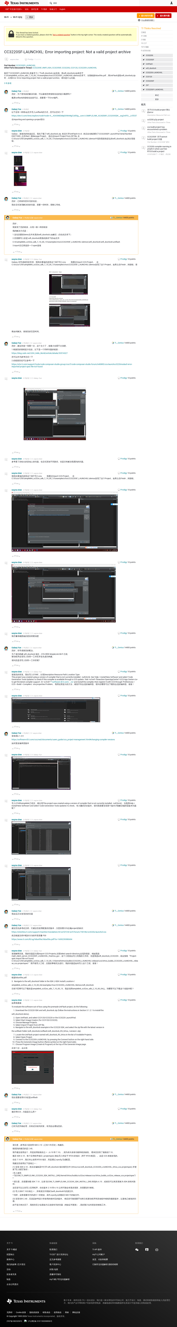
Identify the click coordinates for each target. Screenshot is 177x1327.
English (62, 9)
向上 (13, 103)
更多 (31, 17)
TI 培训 (44, 9)
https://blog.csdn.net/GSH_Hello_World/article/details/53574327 (40, 353)
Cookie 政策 (21, 1312)
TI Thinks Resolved (151, 28)
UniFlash (149, 64)
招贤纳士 (10, 1254)
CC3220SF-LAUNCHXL (154, 89)
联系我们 (53, 1249)
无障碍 (9, 1312)
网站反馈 (76, 1312)
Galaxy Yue (17, 91)
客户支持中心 (55, 1264)
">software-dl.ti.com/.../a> (62, 682)
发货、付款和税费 (100, 1259)
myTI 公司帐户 (98, 1254)
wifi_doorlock (151, 68)
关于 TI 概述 (12, 1249)
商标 (67, 1312)
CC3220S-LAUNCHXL (154, 72)
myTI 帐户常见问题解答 (60, 1279)
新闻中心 (10, 1259)
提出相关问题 (147, 16)
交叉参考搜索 (55, 1259)
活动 (9, 1269)
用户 (171, 3)
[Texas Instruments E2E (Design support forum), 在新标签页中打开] (147, 1251)
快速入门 (53, 9)
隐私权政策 (34, 1312)
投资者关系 (11, 1274)
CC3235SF (150, 60)
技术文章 (34, 9)
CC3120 (149, 77)
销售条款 (46, 1312)
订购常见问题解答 (100, 1264)
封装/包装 (54, 1269)
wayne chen (14, 59)
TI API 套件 (97, 1249)
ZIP (147, 85)
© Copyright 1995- (17, 1316)
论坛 (26, 9)
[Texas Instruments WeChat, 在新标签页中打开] (137, 1251)
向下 (19, 103)
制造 (9, 1279)
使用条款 (58, 1312)
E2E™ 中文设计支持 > (14, 9)
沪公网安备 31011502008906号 (40, 1321)
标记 (157, 95)
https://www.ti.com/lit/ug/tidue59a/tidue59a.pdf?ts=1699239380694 (42, 939)
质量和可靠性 (56, 1274)
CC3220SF (150, 81)
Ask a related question (61, 35)
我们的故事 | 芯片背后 (16, 1264)
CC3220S (149, 55)
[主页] (23, 3)
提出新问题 (165, 16)
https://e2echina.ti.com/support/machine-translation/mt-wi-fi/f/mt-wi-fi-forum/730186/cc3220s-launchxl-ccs (59, 932)
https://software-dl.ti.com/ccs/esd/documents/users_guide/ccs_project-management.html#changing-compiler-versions (63, 739)
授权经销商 (113, 1264)
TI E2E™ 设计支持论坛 (59, 1254)
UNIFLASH (46, 68)
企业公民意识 (12, 1284)
